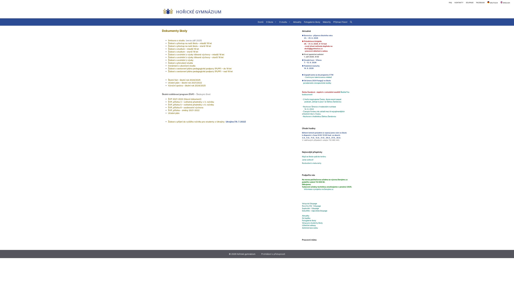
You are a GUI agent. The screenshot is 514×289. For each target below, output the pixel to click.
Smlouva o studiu (176, 40)
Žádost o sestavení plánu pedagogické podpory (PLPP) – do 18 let (200, 68)
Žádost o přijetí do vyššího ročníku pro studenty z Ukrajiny (196, 121)
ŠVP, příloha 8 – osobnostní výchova (185, 107)
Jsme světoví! (307, 160)
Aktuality (297, 22)
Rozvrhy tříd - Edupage (311, 206)
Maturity (327, 22)
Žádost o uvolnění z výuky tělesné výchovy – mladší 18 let (196, 54)
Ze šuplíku (306, 218)
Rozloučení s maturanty (311, 163)
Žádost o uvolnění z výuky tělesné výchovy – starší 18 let (196, 57)
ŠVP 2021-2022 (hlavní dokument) (184, 99)
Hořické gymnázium (198, 12)
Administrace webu (310, 228)
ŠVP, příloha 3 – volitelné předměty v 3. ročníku (191, 102)
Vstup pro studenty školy (312, 223)
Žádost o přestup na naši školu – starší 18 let (189, 46)
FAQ (450, 3)
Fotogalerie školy (312, 22)
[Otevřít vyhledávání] (351, 22)
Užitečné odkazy (309, 225)
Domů (260, 22)
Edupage (469, 3)
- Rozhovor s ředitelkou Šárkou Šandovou (319, 116)
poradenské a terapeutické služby (317, 83)
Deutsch (494, 3)
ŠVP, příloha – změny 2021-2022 (183, 110)
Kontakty (459, 3)
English (506, 3)
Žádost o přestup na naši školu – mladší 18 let (190, 43)
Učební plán (173, 113)
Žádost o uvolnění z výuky (180, 60)
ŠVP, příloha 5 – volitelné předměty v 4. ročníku (191, 104)
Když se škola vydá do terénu (314, 156)
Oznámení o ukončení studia (181, 65)
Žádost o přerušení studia (180, 63)
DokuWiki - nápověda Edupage (314, 211)
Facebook (480, 3)
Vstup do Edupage (309, 203)
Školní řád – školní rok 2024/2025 (184, 80)
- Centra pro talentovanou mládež (317, 77)
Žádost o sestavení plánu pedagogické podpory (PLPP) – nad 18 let (200, 71)
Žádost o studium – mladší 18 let (183, 49)
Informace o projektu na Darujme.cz (318, 189)
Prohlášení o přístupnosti (273, 254)
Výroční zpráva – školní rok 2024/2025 (187, 85)
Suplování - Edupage (310, 208)
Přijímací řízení (340, 22)
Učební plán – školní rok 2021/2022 (185, 82)
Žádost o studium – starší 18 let (183, 51)
